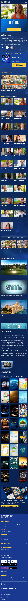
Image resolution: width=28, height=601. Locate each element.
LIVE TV (3, 529)
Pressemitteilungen (5, 536)
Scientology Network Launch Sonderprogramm (11, 524)
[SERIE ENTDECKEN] (5, 384)
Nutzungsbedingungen (5, 594)
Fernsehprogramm (6, 531)
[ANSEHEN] (23, 397)
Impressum (3, 599)
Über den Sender (5, 526)
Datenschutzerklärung (5, 597)
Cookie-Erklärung (4, 596)
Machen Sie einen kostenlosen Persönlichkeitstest (18, 64)
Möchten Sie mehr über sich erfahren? (18, 56)
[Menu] (26, 2)
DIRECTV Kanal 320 (5, 549)
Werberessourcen (5, 539)
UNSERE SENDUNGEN (6, 544)
